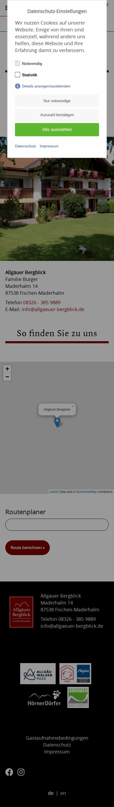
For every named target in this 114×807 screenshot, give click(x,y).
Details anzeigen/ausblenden (46, 86)
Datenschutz (25, 146)
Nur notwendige (57, 100)
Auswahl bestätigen (57, 114)
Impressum (49, 146)
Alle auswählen (57, 129)
